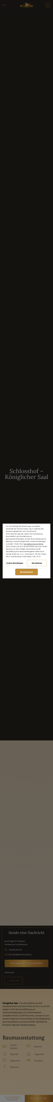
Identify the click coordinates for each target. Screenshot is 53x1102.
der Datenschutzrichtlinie (33, 544)
